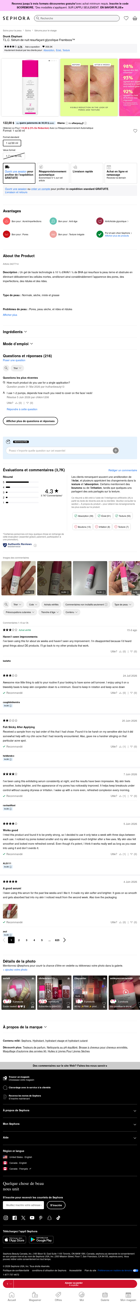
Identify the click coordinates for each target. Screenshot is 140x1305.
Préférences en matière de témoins (115, 1270)
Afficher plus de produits (117, 235)
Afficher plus (10, 315)
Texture (66, 50)
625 (57, 940)
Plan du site (90, 1270)
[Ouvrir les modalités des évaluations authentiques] (35, 545)
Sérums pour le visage (45, 30)
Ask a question (32, 46)
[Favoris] (126, 18)
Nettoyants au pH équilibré (62, 1047)
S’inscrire (56, 1205)
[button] (66, 123)
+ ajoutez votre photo (15, 969)
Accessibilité (75, 1270)
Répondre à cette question (22, 409)
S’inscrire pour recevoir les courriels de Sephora (33, 1197)
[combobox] (77, 18)
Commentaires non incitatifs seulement (84, 604)
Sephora (26, 1040)
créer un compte (40, 189)
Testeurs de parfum (34, 1047)
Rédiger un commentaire (122, 470)
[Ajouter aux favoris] (135, 131)
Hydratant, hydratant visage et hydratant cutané (60, 1040)
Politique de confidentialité (16, 1270)
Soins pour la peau (12, 30)
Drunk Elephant (12, 36)
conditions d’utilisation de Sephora (49, 1270)
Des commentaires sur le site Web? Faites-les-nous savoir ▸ (70, 1065)
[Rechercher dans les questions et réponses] (6, 368)
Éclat (58, 50)
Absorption (49, 50)
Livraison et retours (16, 192)
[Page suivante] (64, 940)
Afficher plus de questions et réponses (30, 421)
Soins (28, 30)
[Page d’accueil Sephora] (16, 18)
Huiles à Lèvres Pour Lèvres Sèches (69, 1051)
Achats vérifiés (51, 604)
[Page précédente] (4, 940)
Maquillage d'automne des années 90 (24, 1051)
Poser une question (14, 360)
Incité (28, 591)
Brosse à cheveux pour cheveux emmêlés (103, 1047)
